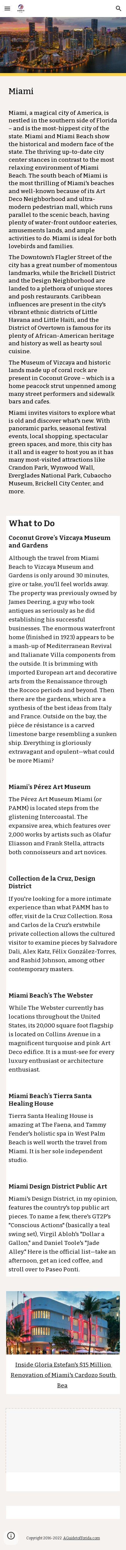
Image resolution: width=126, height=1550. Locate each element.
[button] (7, 8)
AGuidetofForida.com (81, 1538)
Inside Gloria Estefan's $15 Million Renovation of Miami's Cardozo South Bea (64, 1375)
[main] (63, 292)
